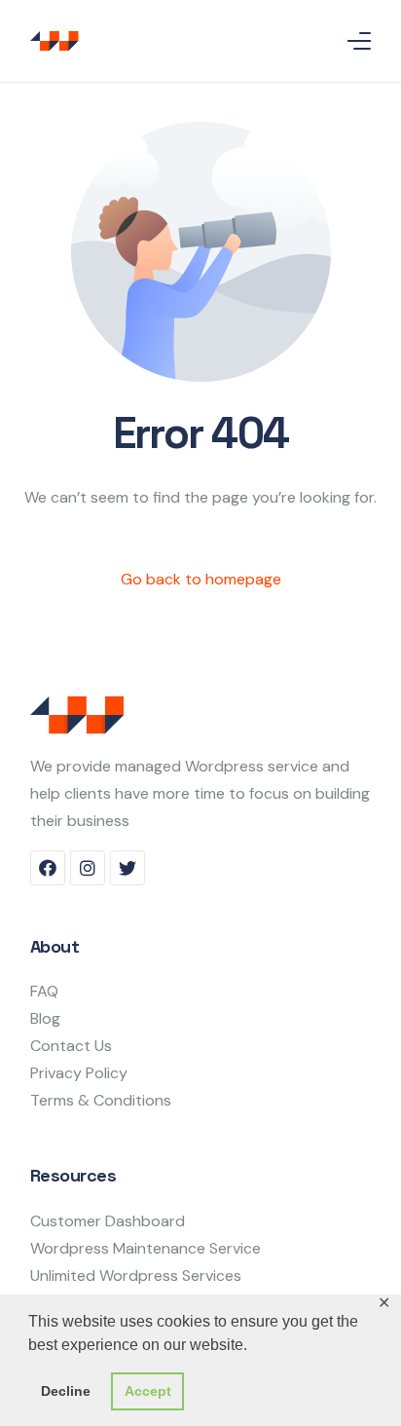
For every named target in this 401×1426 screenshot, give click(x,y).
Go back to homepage (201, 579)
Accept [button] (148, 1391)
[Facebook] (47, 867)
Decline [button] (66, 1391)
